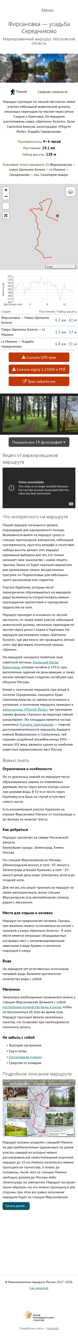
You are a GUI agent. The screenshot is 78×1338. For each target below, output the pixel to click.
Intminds (53, 1328)
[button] (57, 217)
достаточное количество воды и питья (32, 1007)
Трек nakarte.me (41, 381)
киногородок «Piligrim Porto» (25, 709)
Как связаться (39, 1288)
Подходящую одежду (25, 1057)
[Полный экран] (6, 206)
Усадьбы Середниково (37, 724)
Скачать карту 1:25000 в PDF (41, 369)
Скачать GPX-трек (41, 357)
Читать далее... (16, 1206)
